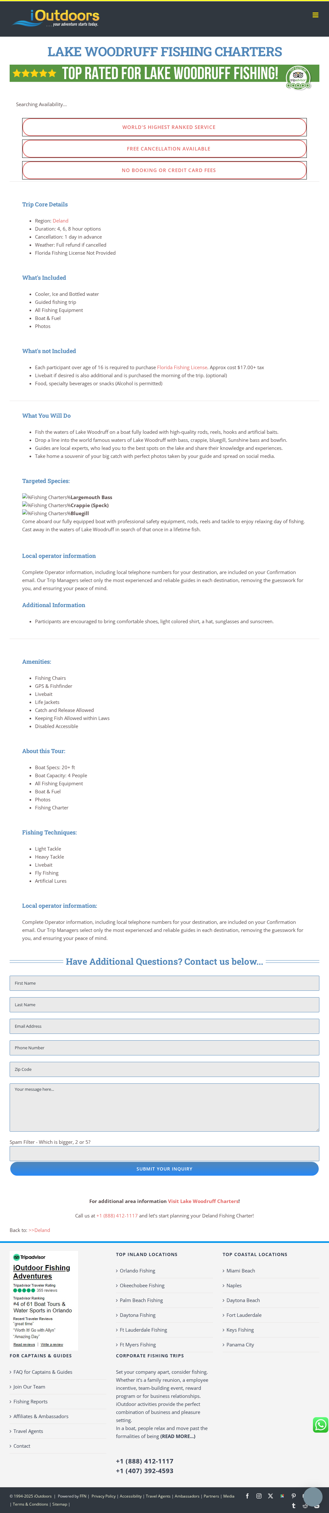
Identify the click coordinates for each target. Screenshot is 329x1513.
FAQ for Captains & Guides (42, 1372)
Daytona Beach (243, 1300)
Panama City (240, 1344)
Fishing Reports (30, 1401)
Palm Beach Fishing (141, 1300)
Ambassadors (187, 1496)
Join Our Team (29, 1386)
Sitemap (59, 1504)
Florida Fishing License (182, 367)
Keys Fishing (240, 1329)
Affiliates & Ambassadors (40, 1416)
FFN (83, 1496)
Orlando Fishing (137, 1270)
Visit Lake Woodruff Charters (203, 1201)
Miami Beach (241, 1270)
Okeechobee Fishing (142, 1285)
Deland (60, 220)
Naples (234, 1285)
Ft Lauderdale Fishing (143, 1329)
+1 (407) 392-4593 (144, 1470)
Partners (211, 1496)
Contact (21, 1446)
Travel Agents (28, 1431)
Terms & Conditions (30, 1504)
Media (229, 1496)
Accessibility (131, 1496)
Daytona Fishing (138, 1315)
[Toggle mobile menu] (316, 15)
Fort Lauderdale (244, 1315)
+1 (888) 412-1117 (117, 1215)
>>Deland (39, 1230)
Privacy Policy (103, 1496)
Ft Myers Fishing (138, 1344)
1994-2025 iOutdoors (33, 1496)
